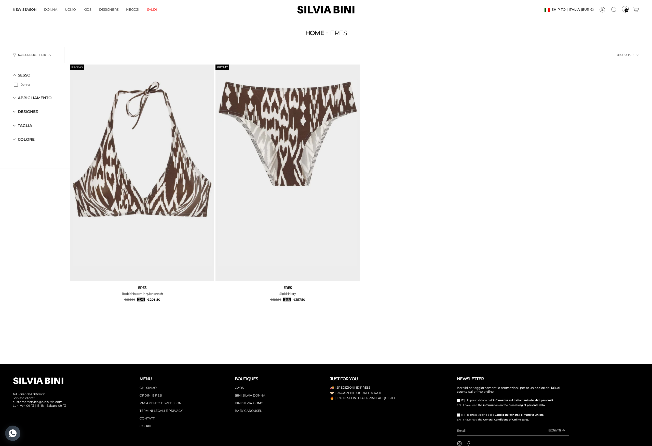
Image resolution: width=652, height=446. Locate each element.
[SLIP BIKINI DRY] (287, 173)
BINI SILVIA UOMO (249, 403)
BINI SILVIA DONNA (250, 395)
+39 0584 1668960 (31, 394)
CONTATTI (148, 418)
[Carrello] (636, 9)
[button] (50, 10)
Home (314, 33)
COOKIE (146, 426)
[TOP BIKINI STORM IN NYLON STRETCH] (142, 173)
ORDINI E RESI (151, 395)
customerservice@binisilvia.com (37, 402)
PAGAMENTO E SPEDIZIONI (161, 403)
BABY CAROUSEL (248, 411)
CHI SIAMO (148, 388)
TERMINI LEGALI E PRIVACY (161, 411)
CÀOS (239, 388)
